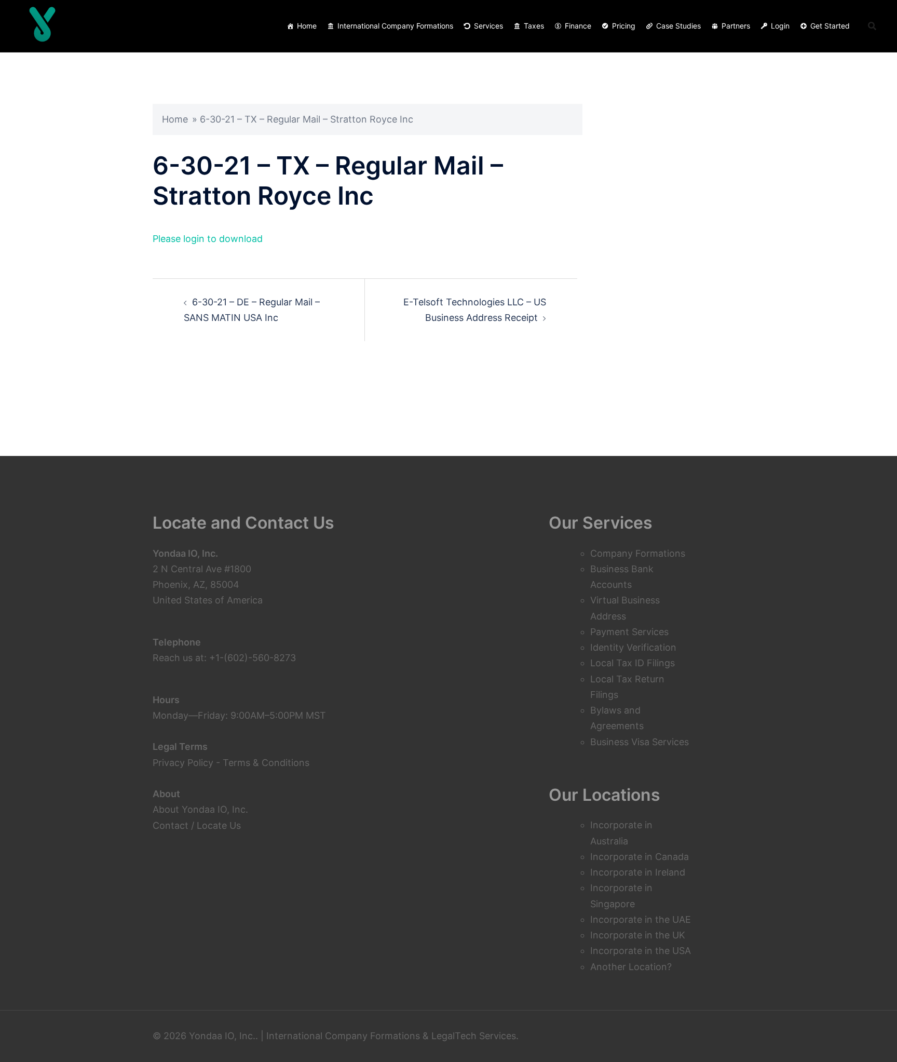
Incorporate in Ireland (637, 872)
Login (780, 25)
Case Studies (678, 25)
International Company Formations (395, 25)
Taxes (534, 25)
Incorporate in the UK (637, 935)
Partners (736, 25)
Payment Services (629, 631)
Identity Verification (633, 647)
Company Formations (637, 553)
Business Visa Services (639, 741)
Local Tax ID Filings (632, 662)
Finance (578, 25)
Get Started (830, 25)
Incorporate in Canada (639, 856)
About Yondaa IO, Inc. (200, 809)
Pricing (623, 25)
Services (488, 25)
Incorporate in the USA (640, 950)
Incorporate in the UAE (640, 919)
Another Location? (631, 966)
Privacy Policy (183, 762)
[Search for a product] (872, 26)
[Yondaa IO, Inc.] (42, 26)
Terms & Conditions (266, 762)
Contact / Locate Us (197, 825)
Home (307, 25)
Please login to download (208, 238)
